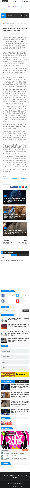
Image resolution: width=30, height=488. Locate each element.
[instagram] (22, 1)
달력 (26, 476)
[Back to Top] (22, 483)
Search (26, 310)
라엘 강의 (5, 476)
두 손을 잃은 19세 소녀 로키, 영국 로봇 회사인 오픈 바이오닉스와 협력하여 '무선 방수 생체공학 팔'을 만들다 (15, 232)
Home (4, 23)
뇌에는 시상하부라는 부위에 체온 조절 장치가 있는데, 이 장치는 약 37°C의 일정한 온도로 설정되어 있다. (14, 200)
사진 (17, 476)
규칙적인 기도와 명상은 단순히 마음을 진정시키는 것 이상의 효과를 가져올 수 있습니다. (20, 411)
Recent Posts (8, 381)
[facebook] (18, 1)
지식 (22, 476)
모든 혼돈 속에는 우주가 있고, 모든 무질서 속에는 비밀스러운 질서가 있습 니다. (18, 325)
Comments (22, 381)
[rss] (15, 1)
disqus (20, 255)
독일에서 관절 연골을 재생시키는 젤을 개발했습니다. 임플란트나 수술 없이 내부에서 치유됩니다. (18, 340)
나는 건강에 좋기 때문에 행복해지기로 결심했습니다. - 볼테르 (18, 319)
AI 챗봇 (15, 477)
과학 (8, 23)
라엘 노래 (12, 476)
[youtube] (25, 1)
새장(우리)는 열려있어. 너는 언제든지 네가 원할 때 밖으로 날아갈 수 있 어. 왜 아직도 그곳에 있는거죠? (18, 333)
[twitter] (20, 1)
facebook (26, 255)
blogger (14, 255)
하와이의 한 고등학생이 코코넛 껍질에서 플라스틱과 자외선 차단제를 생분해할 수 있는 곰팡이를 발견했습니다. (14, 216)
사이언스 (12, 23)
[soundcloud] (27, 1)
